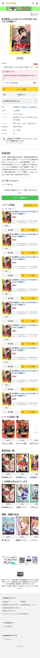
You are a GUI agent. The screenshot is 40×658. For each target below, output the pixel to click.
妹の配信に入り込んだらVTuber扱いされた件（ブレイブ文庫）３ (22, 477)
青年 (14, 123)
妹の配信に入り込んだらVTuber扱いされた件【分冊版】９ (25, 395)
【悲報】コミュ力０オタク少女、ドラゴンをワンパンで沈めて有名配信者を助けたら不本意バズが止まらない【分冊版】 (22, 507)
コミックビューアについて (13, 143)
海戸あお (24, 107)
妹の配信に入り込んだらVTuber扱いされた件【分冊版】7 (25, 349)
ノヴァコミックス (18, 114)
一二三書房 (16, 110)
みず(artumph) (33, 107)
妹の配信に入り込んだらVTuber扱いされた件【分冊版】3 (25, 258)
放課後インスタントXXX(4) (22, 540)
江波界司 (15, 107)
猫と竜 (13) (5, 540)
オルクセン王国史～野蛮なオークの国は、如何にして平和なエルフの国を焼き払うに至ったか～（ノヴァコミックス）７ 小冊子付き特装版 (22, 444)
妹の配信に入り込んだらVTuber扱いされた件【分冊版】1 (25, 213)
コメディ (24, 123)
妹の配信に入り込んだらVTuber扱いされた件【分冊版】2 (25, 235)
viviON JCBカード (9, 67)
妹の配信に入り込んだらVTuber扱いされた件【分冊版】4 (25, 281)
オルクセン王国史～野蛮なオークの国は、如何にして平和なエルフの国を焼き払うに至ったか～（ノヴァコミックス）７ (8, 444)
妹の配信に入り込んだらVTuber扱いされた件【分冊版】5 (25, 304)
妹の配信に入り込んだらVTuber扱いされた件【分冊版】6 (25, 326)
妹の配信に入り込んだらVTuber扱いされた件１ (8, 477)
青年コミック (32, 123)
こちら (19, 588)
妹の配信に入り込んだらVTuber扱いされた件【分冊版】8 (25, 372)
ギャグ (19, 123)
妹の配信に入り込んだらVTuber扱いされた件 (8, 507)
